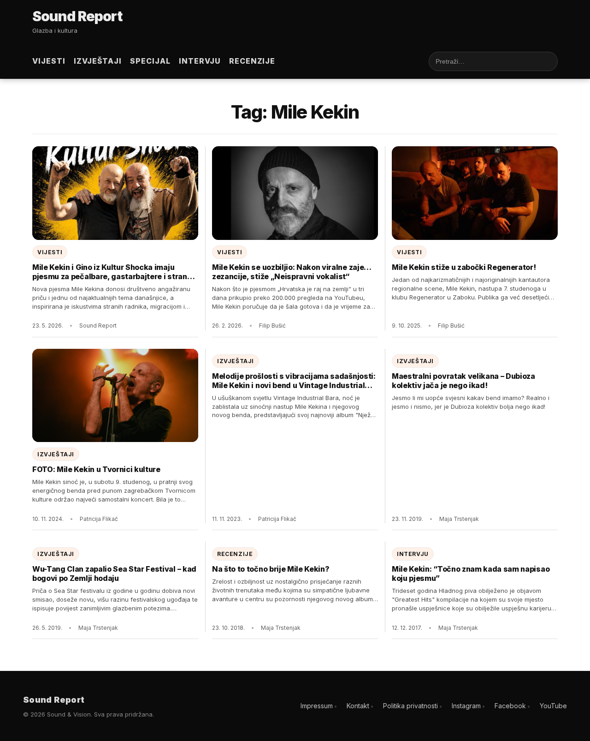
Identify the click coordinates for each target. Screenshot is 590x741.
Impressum (317, 706)
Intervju (200, 61)
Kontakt (358, 706)
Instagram (466, 706)
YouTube (553, 706)
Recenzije (252, 61)
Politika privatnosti (410, 706)
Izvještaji (98, 61)
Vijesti (48, 61)
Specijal (150, 61)
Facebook (510, 706)
